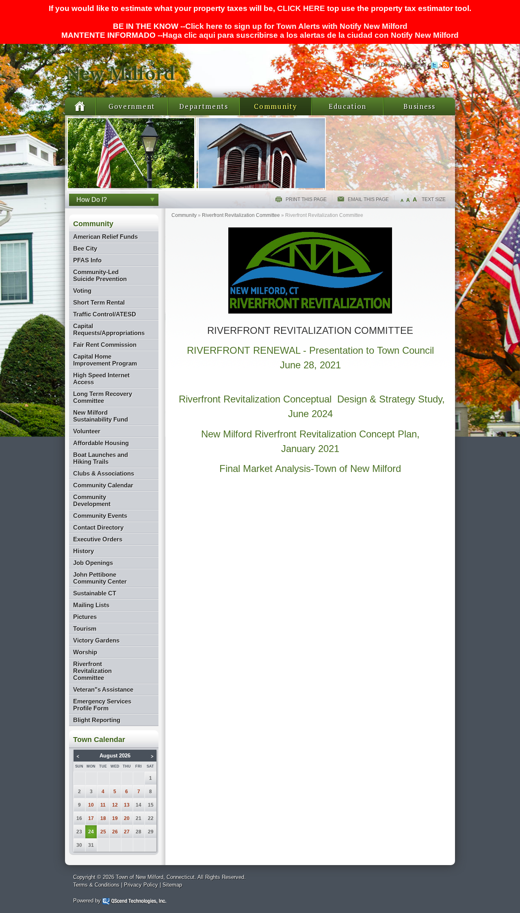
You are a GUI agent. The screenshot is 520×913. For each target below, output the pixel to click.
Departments (203, 106)
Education (347, 106)
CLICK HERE (301, 8)
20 (127, 818)
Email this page (368, 199)
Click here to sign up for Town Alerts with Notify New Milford (296, 26)
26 (115, 832)
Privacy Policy (141, 885)
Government (131, 106)
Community (275, 106)
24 (91, 832)
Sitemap (416, 65)
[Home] (121, 87)
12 (115, 805)
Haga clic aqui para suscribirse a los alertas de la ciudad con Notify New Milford (310, 35)
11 (103, 805)
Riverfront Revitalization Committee (241, 215)
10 (91, 805)
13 (127, 805)
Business (419, 106)
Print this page (306, 199)
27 (127, 832)
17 (91, 818)
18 (103, 818)
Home (370, 65)
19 (115, 818)
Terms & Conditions (96, 885)
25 (103, 832)
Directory (391, 65)
